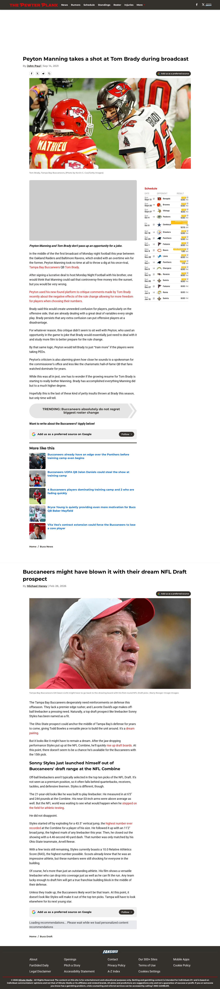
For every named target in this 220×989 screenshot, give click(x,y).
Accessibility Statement (79, 971)
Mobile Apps (181, 959)
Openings (70, 959)
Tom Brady (72, 267)
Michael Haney (37, 586)
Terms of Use (147, 965)
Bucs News (46, 546)
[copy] (49, 73)
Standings (104, 4)
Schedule (89, 4)
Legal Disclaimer (40, 971)
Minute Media (25, 980)
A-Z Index (114, 971)
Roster (117, 4)
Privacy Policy (116, 965)
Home (32, 546)
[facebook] (197, 4)
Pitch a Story (72, 965)
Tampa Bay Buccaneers (44, 267)
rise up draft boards (119, 745)
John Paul (34, 65)
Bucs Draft (46, 936)
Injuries (128, 4)
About (33, 959)
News (64, 4)
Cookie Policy (182, 965)
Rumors (75, 4)
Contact (113, 959)
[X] (203, 4)
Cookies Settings (149, 971)
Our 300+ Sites (147, 959)
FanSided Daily (39, 965)
